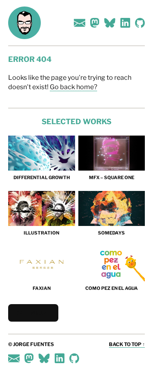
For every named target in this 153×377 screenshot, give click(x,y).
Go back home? (73, 87)
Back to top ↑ (127, 344)
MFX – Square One (111, 177)
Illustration (41, 233)
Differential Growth (41, 177)
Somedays (111, 233)
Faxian (42, 288)
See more (33, 313)
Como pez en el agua (111, 288)
